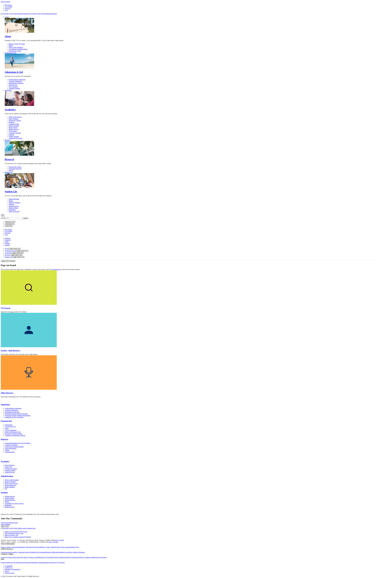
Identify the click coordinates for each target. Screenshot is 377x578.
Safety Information (40, 562)
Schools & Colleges (15, 120)
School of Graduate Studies (86, 557)
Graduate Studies (14, 124)
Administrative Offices (23, 547)
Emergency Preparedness (12, 569)
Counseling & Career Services (14, 503)
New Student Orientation (77, 552)
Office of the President (16, 47)
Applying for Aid (10, 426)
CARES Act (8, 567)
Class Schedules (40, 552)
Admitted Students (14, 88)
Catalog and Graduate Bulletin (14, 446)
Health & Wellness (14, 202)
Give (6, 10)
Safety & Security (14, 211)
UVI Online (8, 7)
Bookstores (12, 210)
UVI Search (5, 308)
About (7, 17)
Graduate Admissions (15, 81)
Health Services (9, 507)
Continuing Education (15, 138)
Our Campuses (13, 86)
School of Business (60, 557)
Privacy (7, 571)
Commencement (10, 452)
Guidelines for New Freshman (14, 417)
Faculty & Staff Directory (17, 562)
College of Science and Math (31, 557)
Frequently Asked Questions (13, 434)
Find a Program (13, 119)
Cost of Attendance (11, 430)
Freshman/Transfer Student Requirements (17, 415)
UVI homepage (56, 269)
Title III (11, 170)
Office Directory (7, 393)
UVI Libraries (60, 562)
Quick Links (8, 226)
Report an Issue (9, 573)
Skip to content (5, 1)
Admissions (5, 405)
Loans (7, 428)
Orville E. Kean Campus (62, 547)
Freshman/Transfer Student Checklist (16, 414)
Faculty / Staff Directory (10, 350)
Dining (11, 201)
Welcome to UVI (10, 222)
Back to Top (5, 526)
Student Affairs (13, 208)
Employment (5, 562)
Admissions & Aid (10, 53)
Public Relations (10, 487)
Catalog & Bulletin (29, 552)
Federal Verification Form (13, 432)
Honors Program (14, 126)
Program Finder (29, 562)
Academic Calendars (11, 445)
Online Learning (14, 136)
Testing (7, 450)
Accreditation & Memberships (18, 49)
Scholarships (9, 425)
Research (7, 140)
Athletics (11, 204)
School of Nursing (101, 557)
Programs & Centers (15, 51)
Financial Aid (13, 85)
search (3, 218)
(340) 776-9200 (59, 540)
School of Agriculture (47, 557)
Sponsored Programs (15, 168)
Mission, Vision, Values (47, 547)
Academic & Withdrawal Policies (15, 435)
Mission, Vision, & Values (17, 44)
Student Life (8, 172)
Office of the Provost (15, 117)
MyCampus (8, 5)
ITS (6, 489)
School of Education (72, 557)
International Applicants (16, 83)
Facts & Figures (35, 547)
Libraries (11, 135)
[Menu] (3, 215)
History (11, 45)
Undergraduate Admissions (17, 79)
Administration (7, 476)
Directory (8, 8)
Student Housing (14, 199)
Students (4, 492)
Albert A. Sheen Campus (8, 547)
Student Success (14, 129)
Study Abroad (13, 127)
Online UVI (8, 467)
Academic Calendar (15, 133)
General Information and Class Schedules (17, 443)
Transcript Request (10, 448)
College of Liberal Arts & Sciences (11, 557)
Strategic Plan (74, 547)
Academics (8, 90)
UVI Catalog (13, 131)
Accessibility (9, 566)
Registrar (11, 122)
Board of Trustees (10, 482)
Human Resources (10, 485)
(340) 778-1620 (53, 542)
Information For (9, 224)
